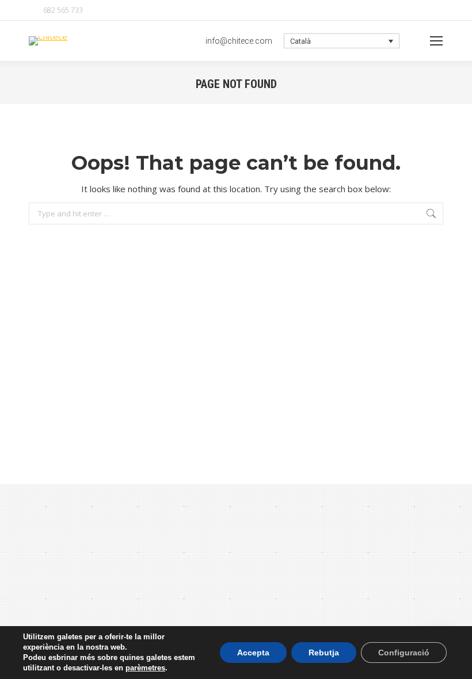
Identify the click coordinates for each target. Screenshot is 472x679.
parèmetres (145, 667)
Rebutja (324, 652)
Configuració (403, 652)
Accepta (253, 652)
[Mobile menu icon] (436, 41)
